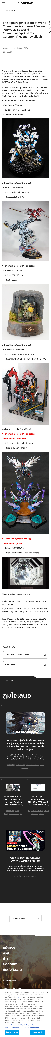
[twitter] (49, 28)
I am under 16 (38, 1032)
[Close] (47, 992)
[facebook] (49, 31)
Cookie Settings (12, 1032)
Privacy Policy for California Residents (19, 1025)
